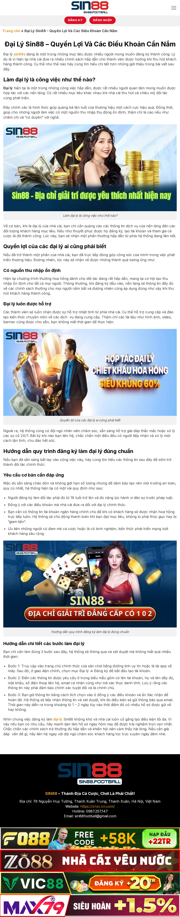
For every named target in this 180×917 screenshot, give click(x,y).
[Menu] (174, 8)
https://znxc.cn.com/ (97, 806)
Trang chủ (11, 31)
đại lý (57, 719)
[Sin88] (90, 7)
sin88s (19, 54)
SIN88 (51, 793)
